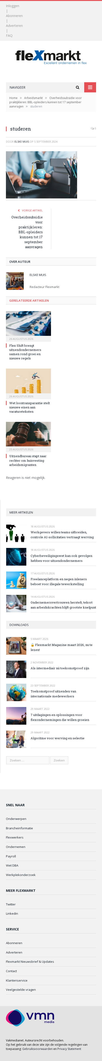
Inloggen (12, 6)
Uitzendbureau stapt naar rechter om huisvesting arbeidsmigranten (27, 460)
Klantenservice (17, 980)
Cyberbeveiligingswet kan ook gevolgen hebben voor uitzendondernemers (61, 558)
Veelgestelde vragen (21, 989)
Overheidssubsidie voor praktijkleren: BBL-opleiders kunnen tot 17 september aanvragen (27, 232)
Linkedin (12, 913)
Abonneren (14, 15)
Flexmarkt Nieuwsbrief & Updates (30, 961)
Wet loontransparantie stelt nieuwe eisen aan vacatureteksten (29, 407)
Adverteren (14, 25)
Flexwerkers (14, 837)
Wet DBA (12, 865)
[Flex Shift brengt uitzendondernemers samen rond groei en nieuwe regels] (28, 325)
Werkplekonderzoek (21, 875)
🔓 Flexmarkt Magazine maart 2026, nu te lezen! (62, 647)
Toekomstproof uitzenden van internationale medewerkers (53, 693)
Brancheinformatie (19, 828)
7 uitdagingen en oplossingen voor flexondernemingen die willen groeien (60, 717)
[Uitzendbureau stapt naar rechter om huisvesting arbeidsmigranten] (28, 436)
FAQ (9, 35)
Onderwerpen (16, 819)
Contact (11, 971)
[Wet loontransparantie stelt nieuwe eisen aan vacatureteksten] (28, 383)
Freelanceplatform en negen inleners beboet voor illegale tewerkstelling (59, 581)
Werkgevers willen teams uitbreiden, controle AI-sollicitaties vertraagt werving (62, 534)
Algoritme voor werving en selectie (57, 738)
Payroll (11, 856)
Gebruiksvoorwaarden (37, 1049)
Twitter (11, 904)
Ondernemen (15, 847)
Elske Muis (21, 141)
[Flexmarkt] (51, 56)
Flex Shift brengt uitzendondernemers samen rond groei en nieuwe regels (25, 352)
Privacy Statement (69, 1049)
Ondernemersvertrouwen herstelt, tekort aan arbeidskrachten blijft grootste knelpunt (63, 604)
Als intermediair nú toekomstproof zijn (60, 668)
